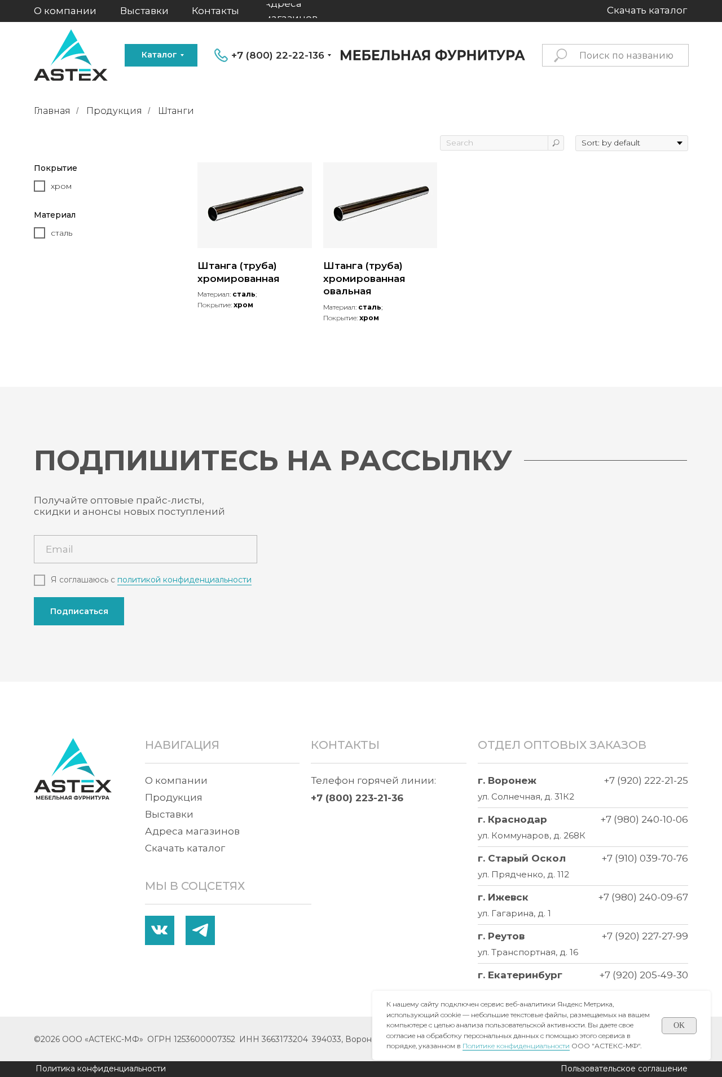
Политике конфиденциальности (516, 1045)
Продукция (114, 110)
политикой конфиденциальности (184, 580)
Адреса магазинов (192, 831)
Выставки (169, 814)
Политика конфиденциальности (101, 1068)
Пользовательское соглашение (624, 1068)
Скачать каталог (185, 848)
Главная (52, 110)
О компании (176, 780)
